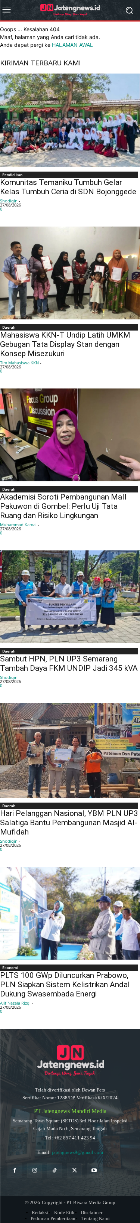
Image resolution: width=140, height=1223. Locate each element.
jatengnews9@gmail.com (77, 1152)
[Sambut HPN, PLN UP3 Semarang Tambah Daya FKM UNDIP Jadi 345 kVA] (70, 596)
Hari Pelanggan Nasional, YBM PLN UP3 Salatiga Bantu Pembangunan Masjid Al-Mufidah (69, 822)
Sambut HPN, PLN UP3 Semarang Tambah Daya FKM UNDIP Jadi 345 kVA (69, 663)
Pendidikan (12, 174)
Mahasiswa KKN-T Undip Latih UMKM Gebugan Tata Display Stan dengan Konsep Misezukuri (65, 344)
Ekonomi (10, 967)
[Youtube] (94, 1170)
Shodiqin (9, 201)
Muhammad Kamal (18, 524)
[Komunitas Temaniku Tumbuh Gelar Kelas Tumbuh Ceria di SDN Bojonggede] (70, 120)
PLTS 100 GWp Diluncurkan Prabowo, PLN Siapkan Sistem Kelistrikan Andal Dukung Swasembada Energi (65, 984)
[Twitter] (74, 1170)
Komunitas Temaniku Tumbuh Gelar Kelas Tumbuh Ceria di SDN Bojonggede (68, 187)
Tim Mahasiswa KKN (19, 362)
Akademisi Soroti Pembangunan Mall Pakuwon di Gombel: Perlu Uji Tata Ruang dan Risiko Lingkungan (63, 506)
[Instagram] (34, 1170)
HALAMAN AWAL (72, 45)
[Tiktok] (54, 1170)
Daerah (8, 327)
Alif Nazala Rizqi (15, 1003)
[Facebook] (14, 1170)
